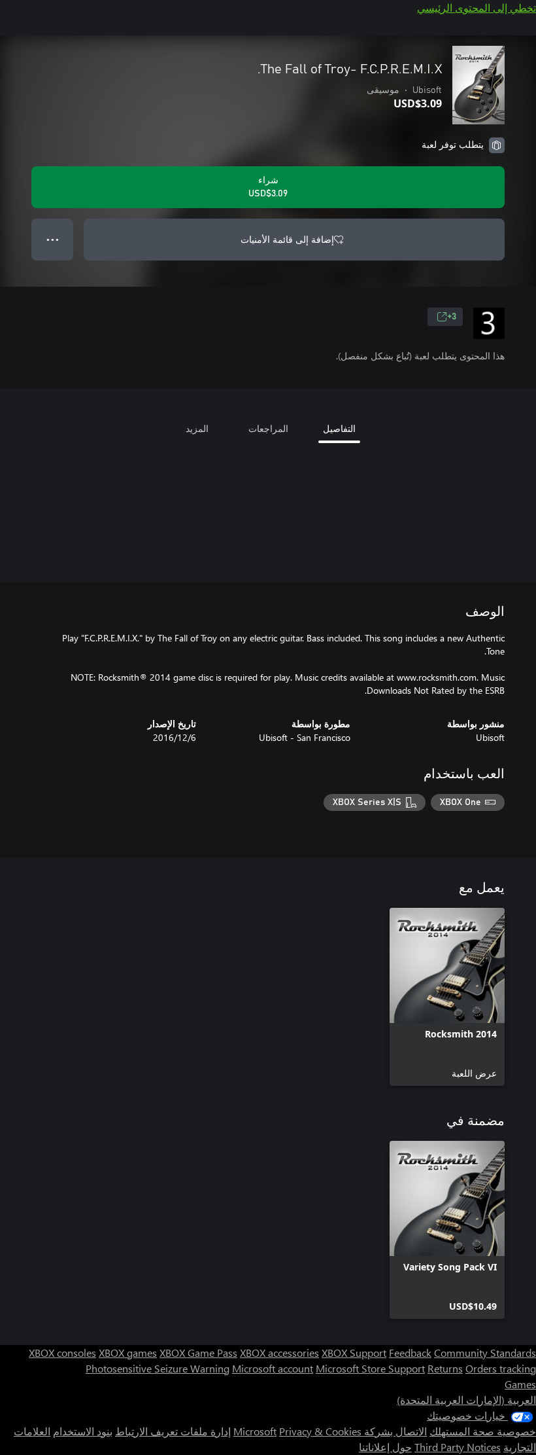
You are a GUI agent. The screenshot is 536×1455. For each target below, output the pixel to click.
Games (520, 1384)
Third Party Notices (457, 1447)
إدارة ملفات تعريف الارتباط (173, 1431)
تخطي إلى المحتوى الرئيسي (476, 7)
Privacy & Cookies (320, 1431)
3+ (451, 316)
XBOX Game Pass (198, 1352)
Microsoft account (272, 1368)
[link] (447, 997)
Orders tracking (500, 1368)
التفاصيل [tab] (339, 428)
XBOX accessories (279, 1352)
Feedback (410, 1352)
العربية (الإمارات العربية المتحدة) (466, 1400)
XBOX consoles (62, 1352)
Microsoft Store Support (370, 1368)
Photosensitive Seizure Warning (157, 1368)
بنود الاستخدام (82, 1431)
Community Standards (485, 1352)
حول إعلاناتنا (385, 1447)
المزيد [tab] (197, 428)
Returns (445, 1368)
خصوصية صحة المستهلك (482, 1431)
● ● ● (52, 239)
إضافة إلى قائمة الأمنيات (287, 239)
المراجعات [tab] (268, 428)
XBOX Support (354, 1352)
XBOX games (128, 1352)
